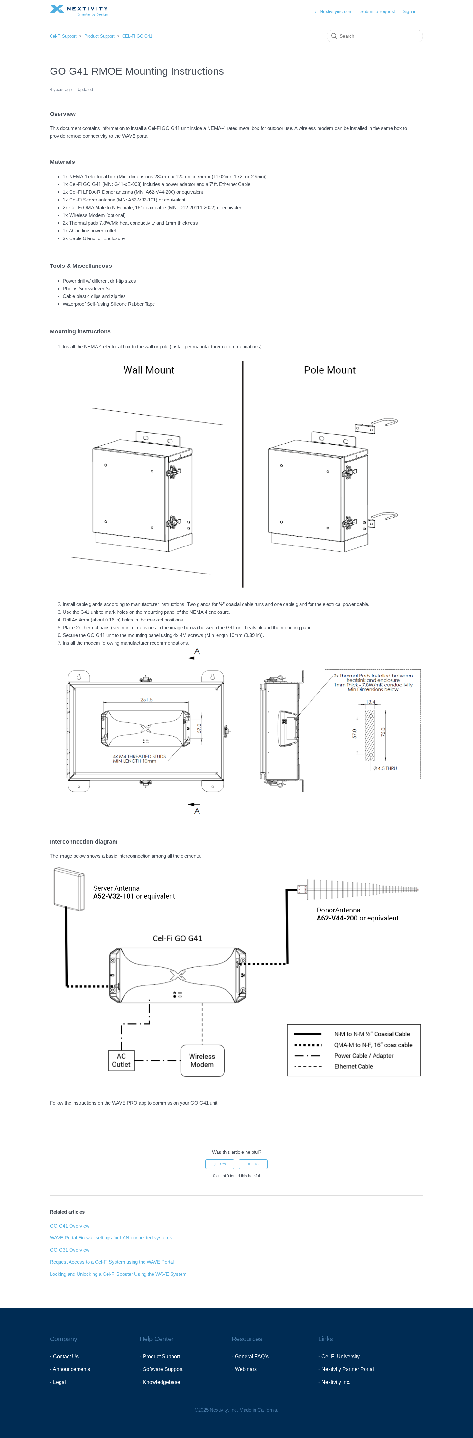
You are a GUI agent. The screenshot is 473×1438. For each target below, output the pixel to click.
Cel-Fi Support (64, 36)
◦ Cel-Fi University (339, 1356)
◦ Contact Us (64, 1356)
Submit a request (377, 11)
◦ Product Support (160, 1356)
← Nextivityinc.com (333, 11)
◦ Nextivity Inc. (334, 1382)
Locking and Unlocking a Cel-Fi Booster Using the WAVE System (118, 1274)
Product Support (99, 36)
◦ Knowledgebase (160, 1382)
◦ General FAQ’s (250, 1356)
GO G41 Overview (69, 1225)
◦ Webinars (244, 1369)
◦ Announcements (70, 1369)
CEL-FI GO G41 (137, 36)
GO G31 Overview (69, 1250)
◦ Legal (58, 1382)
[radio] (219, 1164)
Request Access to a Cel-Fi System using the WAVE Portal (112, 1262)
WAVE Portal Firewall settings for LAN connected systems (111, 1237)
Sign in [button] (410, 11)
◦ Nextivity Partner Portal (346, 1369)
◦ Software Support (161, 1369)
